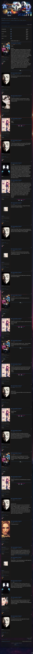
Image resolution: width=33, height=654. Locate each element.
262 (5, 113)
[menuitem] (3, 18)
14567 (5, 135)
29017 (5, 89)
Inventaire (3, 92)
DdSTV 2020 (17, 644)
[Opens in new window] (20, 126)
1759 (5, 610)
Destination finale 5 (5, 23)
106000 (5, 311)
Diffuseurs (16, 18)
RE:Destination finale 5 (16, 73)
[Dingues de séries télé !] (16, 9)
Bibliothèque (7, 18)
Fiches (11, 18)
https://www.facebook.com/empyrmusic (22, 554)
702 (5, 541)
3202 (5, 220)
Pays (13, 18)
